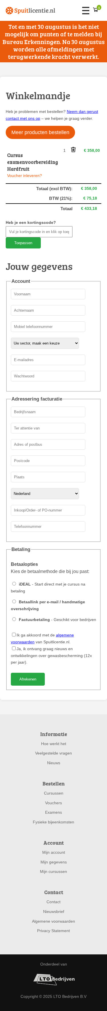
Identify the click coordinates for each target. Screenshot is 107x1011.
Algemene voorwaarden (53, 921)
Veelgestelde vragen (53, 753)
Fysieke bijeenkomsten (53, 822)
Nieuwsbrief (53, 911)
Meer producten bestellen (40, 132)
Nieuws (53, 763)
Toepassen (23, 243)
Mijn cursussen (53, 871)
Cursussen (53, 793)
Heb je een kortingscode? (31, 222)
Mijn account (53, 852)
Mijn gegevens (54, 862)
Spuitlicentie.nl (30, 10)
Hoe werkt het (53, 743)
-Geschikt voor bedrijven (57, 619)
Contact (53, 901)
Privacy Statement (53, 930)
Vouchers (53, 803)
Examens (53, 812)
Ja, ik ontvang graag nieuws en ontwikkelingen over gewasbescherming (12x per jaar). (51, 655)
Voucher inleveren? (24, 175)
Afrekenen (27, 679)
